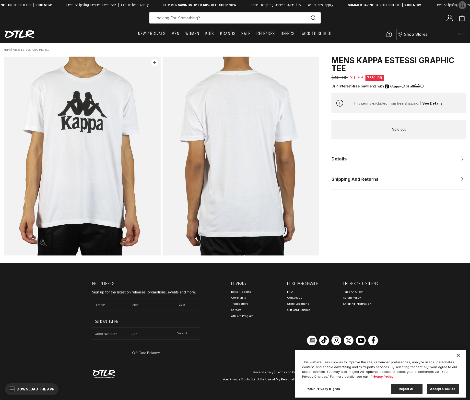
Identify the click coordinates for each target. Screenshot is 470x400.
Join (182, 304)
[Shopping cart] (462, 18)
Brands (227, 33)
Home (7, 49)
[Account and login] (449, 17)
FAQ (290, 291)
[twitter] (348, 340)
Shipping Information (357, 303)
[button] (32, 389)
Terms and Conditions (292, 372)
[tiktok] (324, 340)
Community (238, 297)
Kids (209, 33)
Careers (236, 310)
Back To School (316, 33)
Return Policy (352, 297)
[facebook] (373, 340)
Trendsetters (239, 303)
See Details (432, 103)
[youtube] (361, 340)
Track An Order (353, 291)
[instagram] (336, 340)
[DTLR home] (19, 34)
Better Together (241, 291)
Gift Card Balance (146, 353)
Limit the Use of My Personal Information (281, 379)
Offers (287, 33)
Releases (265, 33)
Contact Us (294, 297)
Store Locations (298, 303)
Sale (245, 33)
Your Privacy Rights (236, 379)
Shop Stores (415, 34)
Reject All (406, 389)
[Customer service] (389, 34)
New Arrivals (151, 33)
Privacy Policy (263, 372)
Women (192, 33)
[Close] (458, 355)
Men (175, 33)
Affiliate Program (242, 316)
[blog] (312, 340)
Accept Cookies (443, 389)
